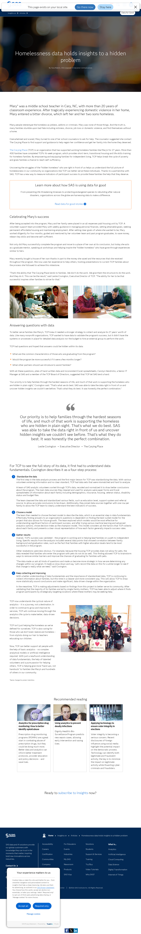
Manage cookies (33, 914)
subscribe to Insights (73, 793)
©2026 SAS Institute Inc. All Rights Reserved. (86, 888)
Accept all (23, 906)
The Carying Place (18, 150)
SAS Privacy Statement (45, 887)
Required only (42, 906)
